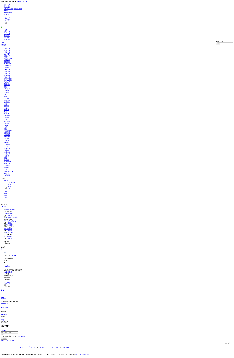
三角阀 (6, 67)
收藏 (9, 215)
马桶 (5, 104)
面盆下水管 (8, 81)
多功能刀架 (8, 236)
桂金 (9, 184)
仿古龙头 (7, 154)
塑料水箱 (7, 100)
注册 (14, 255)
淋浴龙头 (7, 56)
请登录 (19, 1)
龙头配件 (7, 138)
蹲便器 (6, 106)
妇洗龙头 (7, 60)
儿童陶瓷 (7, 144)
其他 (9, 186)
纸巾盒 (6, 96)
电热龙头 (7, 62)
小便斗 (6, 108)
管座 (5, 127)
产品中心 (7, 32)
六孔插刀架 (8, 229)
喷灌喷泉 (7, 137)
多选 (6, 180)
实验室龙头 (8, 162)
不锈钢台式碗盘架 (10, 221)
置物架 (6, 90)
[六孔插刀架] (8, 225)
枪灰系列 (7, 173)
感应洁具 (7, 115)
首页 (5, 30)
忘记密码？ (23, 336)
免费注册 (24, 1)
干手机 (6, 167)
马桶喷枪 (7, 152)
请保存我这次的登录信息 (11, 336)
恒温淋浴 (7, 175)
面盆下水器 (8, 79)
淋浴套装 (7, 69)
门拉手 (6, 160)
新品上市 (7, 34)
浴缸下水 (7, 77)
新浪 (8, 340)
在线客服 (7, 283)
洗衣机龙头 (8, 64)
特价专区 (7, 36)
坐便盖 (6, 123)
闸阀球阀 (7, 121)
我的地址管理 (18, 9)
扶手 (5, 158)
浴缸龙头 (7, 48)
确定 (5, 188)
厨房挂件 (4, 45)
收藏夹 (6, 11)
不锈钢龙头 (8, 165)
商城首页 (7, 5)
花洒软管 (7, 148)
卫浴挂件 (7, 89)
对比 (5, 215)
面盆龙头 (7, 50)
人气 (5, 199)
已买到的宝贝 (8, 9)
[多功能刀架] (8, 232)
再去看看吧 (8, 272)
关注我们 (7, 20)
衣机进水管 (8, 131)
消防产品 (7, 146)
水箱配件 (7, 125)
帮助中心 (7, 18)
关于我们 (55, 347)
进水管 (6, 83)
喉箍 (5, 129)
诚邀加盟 (7, 39)
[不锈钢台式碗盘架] (11, 217)
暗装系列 (7, 54)
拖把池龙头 (8, 65)
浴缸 (5, 112)
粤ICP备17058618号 (82, 354)
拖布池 (6, 110)
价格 (5, 195)
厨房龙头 (7, 52)
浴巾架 (6, 150)
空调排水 (7, 133)
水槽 (5, 119)
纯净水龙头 (8, 58)
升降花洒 (7, 71)
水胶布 (6, 140)
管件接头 (7, 85)
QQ (5, 340)
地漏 (5, 87)
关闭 (2, 320)
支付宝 (12, 340)
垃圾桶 (6, 156)
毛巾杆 (6, 92)
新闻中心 (7, 38)
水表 (5, 169)
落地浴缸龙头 (8, 171)
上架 (5, 191)
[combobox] (224, 42)
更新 (5, 197)
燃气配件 (7, 142)
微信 (2, 340)
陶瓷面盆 (7, 102)
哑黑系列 (7, 163)
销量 (5, 193)
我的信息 (7, 7)
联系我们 (43, 347)
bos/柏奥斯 (11, 182)
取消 (10, 188)
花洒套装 (7, 73)
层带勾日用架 (8, 213)
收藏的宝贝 (8, 12)
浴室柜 (6, 113)
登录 (11, 255)
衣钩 (5, 94)
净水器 (6, 117)
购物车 (6, 14)
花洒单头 (7, 75)
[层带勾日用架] (9, 209)
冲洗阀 (6, 98)
